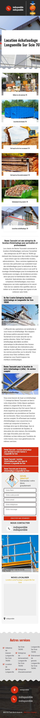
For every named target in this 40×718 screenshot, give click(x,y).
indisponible (18, 7)
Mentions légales (30, 712)
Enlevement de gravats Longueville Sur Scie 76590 (34, 662)
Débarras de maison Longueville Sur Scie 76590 (8, 654)
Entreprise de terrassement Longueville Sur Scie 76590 (21, 659)
